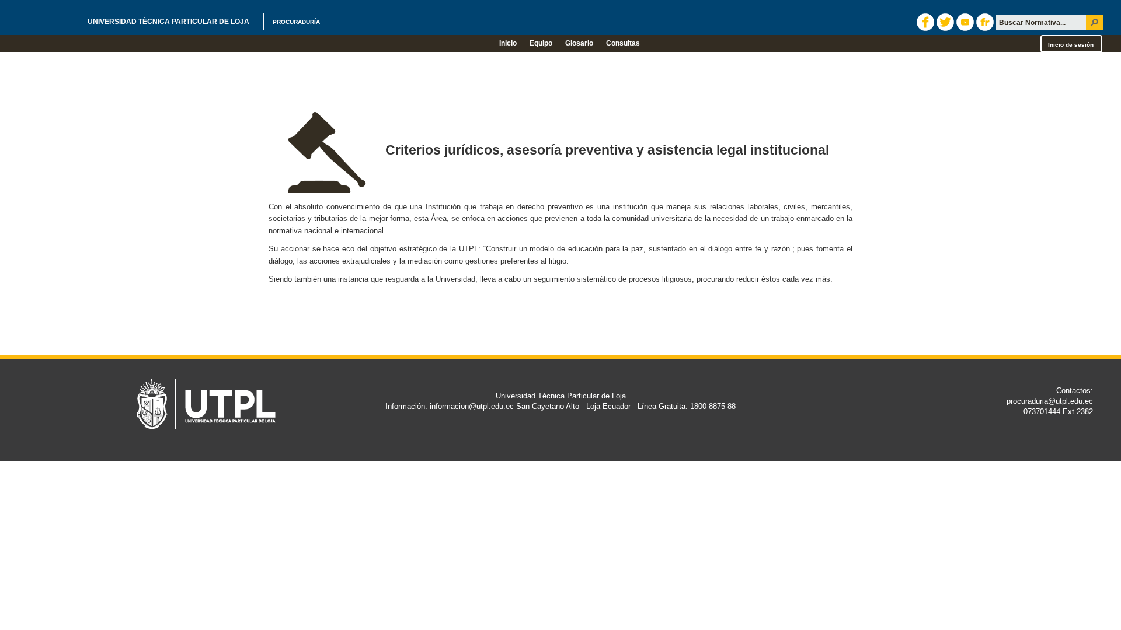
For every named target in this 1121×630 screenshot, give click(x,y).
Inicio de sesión (1071, 44)
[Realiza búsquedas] (1094, 22)
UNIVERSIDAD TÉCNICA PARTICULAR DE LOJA (204, 22)
